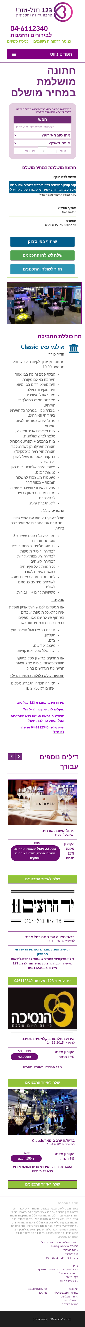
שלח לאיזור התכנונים (42, 879)
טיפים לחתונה (70, 1300)
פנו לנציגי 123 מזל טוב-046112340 (42, 981)
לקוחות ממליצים (69, 1296)
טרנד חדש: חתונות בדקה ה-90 (62, 1257)
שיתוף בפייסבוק (42, 241)
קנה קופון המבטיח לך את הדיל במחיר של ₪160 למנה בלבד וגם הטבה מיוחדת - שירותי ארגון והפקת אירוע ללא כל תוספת (42, 187)
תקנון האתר (72, 1277)
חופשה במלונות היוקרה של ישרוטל (59, 1242)
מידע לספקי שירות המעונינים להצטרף (58, 1269)
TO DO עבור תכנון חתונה (64, 1246)
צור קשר (43, 1292)
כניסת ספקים (18, 41)
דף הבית (73, 1289)
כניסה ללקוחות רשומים (52, 41)
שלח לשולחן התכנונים (43, 255)
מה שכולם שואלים (37, 1289)
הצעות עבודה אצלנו (68, 1273)
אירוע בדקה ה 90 (69, 1281)
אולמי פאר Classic (42, 346)
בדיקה (75, 1265)
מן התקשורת (71, 1254)
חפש (42, 119)
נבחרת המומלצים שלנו (66, 1292)
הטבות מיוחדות (70, 1304)
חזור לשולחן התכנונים (42, 268)
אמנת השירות (70, 1250)
